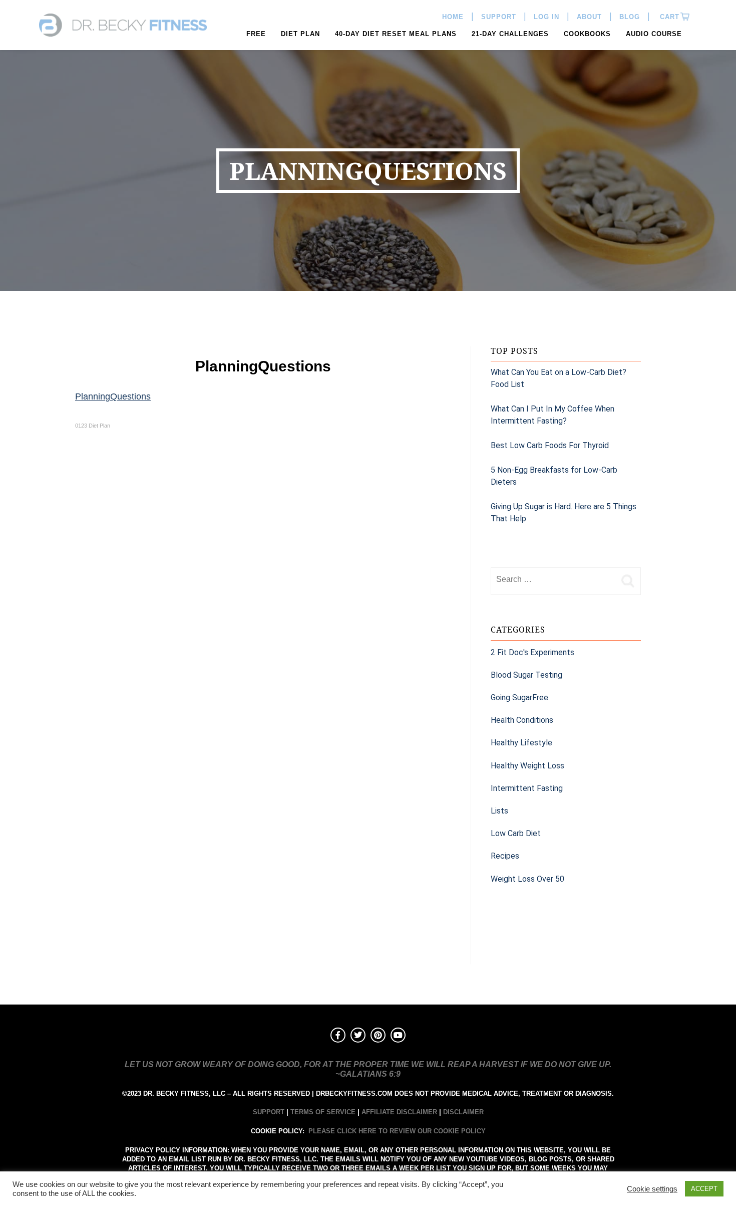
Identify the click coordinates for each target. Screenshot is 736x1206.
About (589, 17)
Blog (629, 17)
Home (453, 17)
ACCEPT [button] (704, 1188)
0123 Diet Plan (92, 426)
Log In (546, 17)
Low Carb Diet (516, 833)
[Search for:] (553, 579)
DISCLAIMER (463, 1112)
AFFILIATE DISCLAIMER (399, 1112)
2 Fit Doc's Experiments (532, 652)
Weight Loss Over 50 (527, 879)
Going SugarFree (519, 697)
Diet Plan (300, 34)
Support (498, 17)
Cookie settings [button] (652, 1189)
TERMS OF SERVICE (322, 1112)
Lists (499, 811)
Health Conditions (522, 720)
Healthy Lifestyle (521, 742)
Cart (668, 17)
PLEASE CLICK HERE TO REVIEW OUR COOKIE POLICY (397, 1131)
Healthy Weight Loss (527, 765)
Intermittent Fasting (527, 788)
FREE (256, 34)
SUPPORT (268, 1112)
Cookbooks (587, 34)
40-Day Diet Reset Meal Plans (396, 34)
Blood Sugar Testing (526, 675)
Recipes (505, 856)
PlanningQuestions (113, 396)
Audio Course (654, 34)
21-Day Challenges (510, 34)
